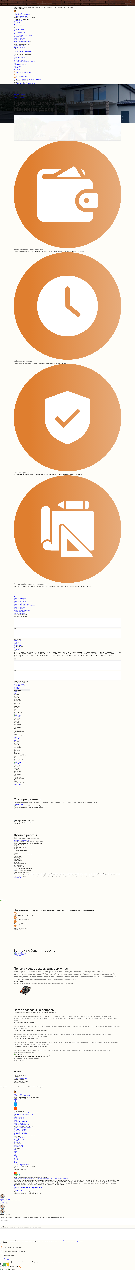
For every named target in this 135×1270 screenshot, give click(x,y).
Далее (2, 1226)
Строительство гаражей (22, 1124)
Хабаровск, (30, 1178)
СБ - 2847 (17, 764)
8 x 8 (15, 1149)
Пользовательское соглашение (24, 84)
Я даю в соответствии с (42, 1241)
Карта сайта (18, 1190)
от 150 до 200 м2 (19, 1139)
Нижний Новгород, (20, 1178)
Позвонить (3, 1202)
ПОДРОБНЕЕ (18, 878)
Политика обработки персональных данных (28, 1187)
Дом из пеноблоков (20, 1122)
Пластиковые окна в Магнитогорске (26, 1113)
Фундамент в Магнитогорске (23, 1114)
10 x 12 (16, 1160)
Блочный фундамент (21, 1133)
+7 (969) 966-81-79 (20, 16)
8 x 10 (16, 1152)
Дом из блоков (19, 1117)
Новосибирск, (45, 1178)
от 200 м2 (17, 1142)
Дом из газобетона (20, 1123)
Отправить (3, 1242)
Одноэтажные (18, 1145)
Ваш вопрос (4, 1220)
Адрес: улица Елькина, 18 (22, 73)
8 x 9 (15, 1151)
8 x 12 (15, 1154)
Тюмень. (66, 1178)
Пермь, (52, 1178)
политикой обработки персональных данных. (67, 1241)
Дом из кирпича (19, 1119)
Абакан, (37, 1178)
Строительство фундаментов (23, 1127)
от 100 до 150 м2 (19, 1138)
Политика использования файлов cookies (28, 1189)
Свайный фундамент (21, 1130)
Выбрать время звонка (7, 1244)
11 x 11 (15, 1163)
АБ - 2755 (17, 740)
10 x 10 (16, 1158)
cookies (18, 1262)
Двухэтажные (18, 1147)
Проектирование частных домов (24, 1135)
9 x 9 (15, 1155)
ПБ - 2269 (17, 693)
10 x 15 (16, 1161)
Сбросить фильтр (19, 682)
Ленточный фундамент (21, 1129)
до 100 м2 (17, 1141)
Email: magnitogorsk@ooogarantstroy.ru (27, 79)
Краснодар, (59, 1178)
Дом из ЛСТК (18, 1120)
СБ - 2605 (17, 717)
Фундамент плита (20, 1132)
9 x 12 (16, 1157)
